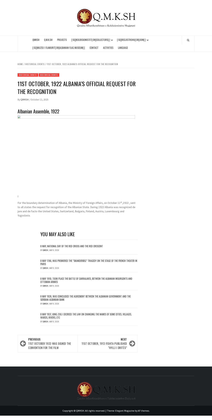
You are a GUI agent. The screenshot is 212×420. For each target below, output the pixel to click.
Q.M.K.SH (48, 40)
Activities (108, 48)
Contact (94, 48)
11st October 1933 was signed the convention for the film (49, 343)
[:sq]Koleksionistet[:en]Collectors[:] (90, 40)
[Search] (188, 40)
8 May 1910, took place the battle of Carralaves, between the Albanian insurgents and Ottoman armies (86, 280)
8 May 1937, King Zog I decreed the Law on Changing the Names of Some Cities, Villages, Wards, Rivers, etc (86, 315)
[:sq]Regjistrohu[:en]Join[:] (131, 40)
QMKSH (35, 40)
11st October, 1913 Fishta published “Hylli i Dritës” (104, 343)
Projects (62, 40)
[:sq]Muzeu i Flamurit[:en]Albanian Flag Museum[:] (58, 48)
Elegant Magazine (124, 410)
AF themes (143, 410)
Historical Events (28, 75)
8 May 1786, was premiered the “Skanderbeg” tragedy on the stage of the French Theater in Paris (88, 262)
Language (123, 48)
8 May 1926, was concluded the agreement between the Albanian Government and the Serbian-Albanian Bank (85, 298)
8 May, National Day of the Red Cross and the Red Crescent (71, 246)
